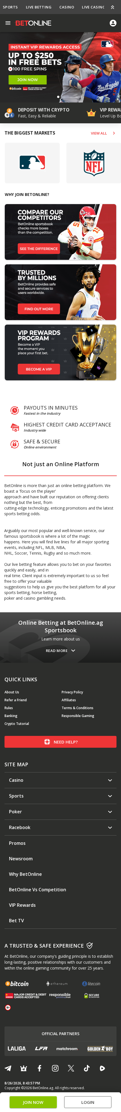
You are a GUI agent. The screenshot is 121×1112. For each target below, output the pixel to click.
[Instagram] (55, 1068)
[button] (58, 97)
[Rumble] (102, 1068)
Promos (17, 843)
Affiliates (69, 700)
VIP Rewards (22, 905)
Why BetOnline (25, 874)
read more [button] (57, 650)
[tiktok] (86, 1068)
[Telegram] (8, 1068)
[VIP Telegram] (23, 1068)
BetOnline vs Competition (37, 890)
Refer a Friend (16, 700)
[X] (71, 1068)
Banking (11, 715)
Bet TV (16, 921)
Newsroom (21, 859)
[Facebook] (39, 1068)
